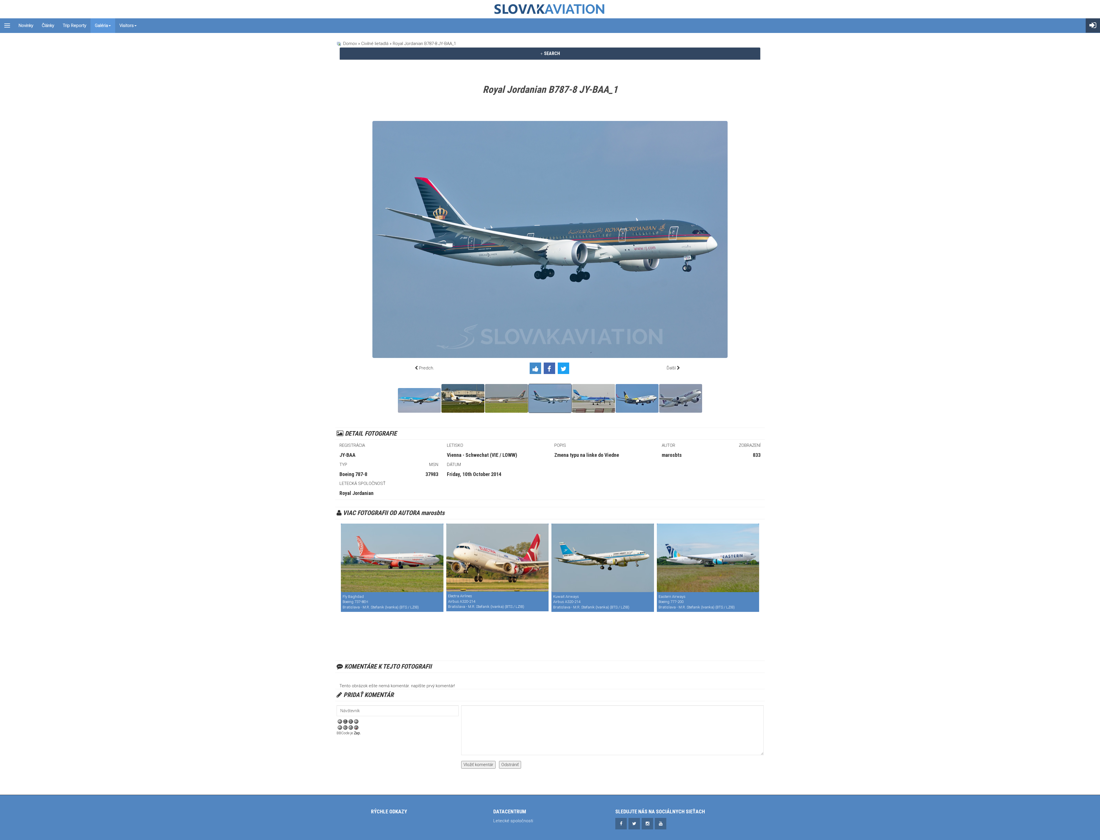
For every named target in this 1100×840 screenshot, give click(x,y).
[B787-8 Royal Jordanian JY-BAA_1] (506, 398)
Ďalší (671, 368)
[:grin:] (351, 721)
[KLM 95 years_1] (419, 400)
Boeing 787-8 (353, 474)
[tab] (550, 54)
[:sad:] (351, 727)
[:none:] (340, 727)
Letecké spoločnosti (513, 820)
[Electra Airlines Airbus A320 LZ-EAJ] (497, 558)
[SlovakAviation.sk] (550, 9)
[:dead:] (356, 727)
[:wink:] (356, 721)
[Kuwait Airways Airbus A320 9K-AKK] (602, 558)
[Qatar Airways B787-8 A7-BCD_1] (680, 398)
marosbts (672, 455)
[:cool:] (345, 721)
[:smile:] (340, 721)
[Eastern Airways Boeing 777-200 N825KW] (708, 558)
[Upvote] (537, 369)
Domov (350, 43)
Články (48, 25)
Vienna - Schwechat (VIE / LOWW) (482, 455)
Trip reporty (74, 25)
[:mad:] (345, 727)
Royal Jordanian (356, 493)
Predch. (426, 368)
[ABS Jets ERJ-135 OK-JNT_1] (463, 398)
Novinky (26, 25)
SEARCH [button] (551, 53)
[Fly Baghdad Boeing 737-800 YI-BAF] (392, 558)
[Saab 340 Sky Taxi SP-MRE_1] (593, 398)
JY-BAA (347, 455)
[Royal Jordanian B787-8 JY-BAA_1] (550, 398)
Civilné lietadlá (374, 43)
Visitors (126, 25)
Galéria (101, 25)
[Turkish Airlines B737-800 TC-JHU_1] (637, 398)
